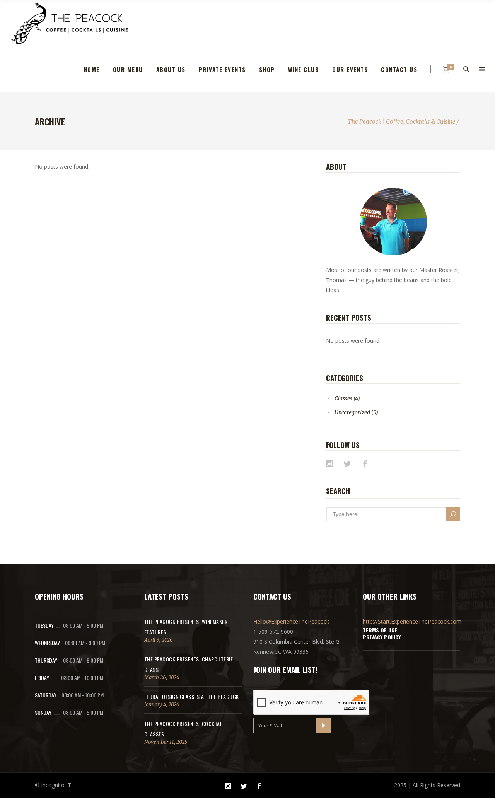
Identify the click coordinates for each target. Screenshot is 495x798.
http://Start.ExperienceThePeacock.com (412, 621)
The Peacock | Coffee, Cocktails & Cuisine (402, 122)
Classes (343, 398)
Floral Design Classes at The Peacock (191, 696)
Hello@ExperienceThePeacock (291, 621)
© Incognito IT (53, 785)
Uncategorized (352, 412)
